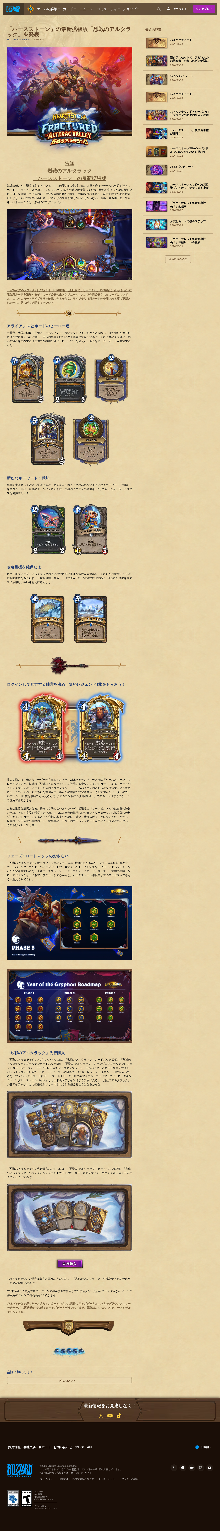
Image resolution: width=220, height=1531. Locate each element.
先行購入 (69, 1264)
